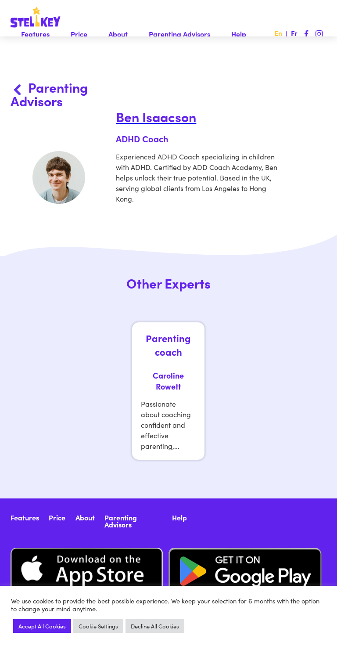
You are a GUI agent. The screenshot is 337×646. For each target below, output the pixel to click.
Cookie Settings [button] (98, 626)
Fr (294, 32)
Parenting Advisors (179, 33)
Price (79, 33)
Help (238, 33)
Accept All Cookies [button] (42, 626)
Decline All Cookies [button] (155, 626)
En (278, 32)
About (118, 33)
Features (35, 33)
